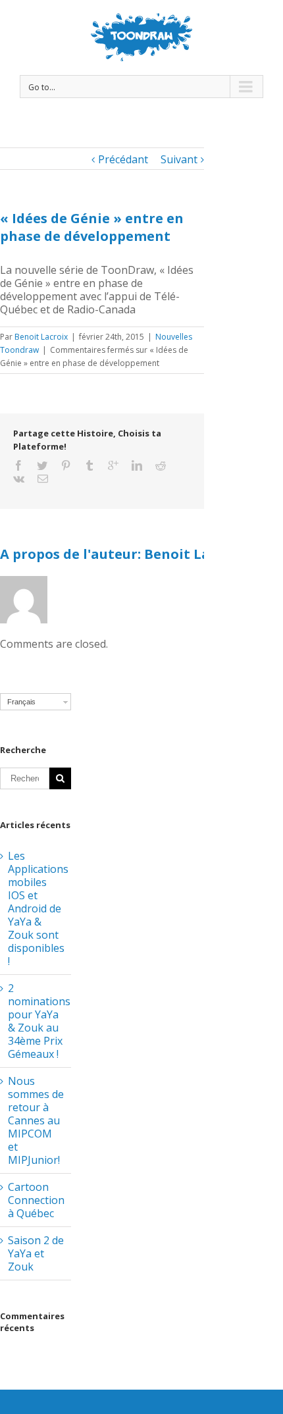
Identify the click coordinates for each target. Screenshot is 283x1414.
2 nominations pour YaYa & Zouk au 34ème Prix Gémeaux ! (39, 1021)
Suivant (179, 159)
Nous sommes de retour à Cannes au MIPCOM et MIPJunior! (36, 1120)
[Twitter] (42, 465)
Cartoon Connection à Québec (36, 1200)
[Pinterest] (66, 465)
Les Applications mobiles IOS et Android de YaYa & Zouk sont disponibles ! (38, 908)
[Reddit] (160, 465)
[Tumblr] (89, 465)
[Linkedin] (137, 465)
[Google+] (113, 465)
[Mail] (43, 478)
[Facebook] (18, 465)
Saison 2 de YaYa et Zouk (36, 1253)
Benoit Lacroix (41, 336)
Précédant (123, 159)
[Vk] (18, 478)
